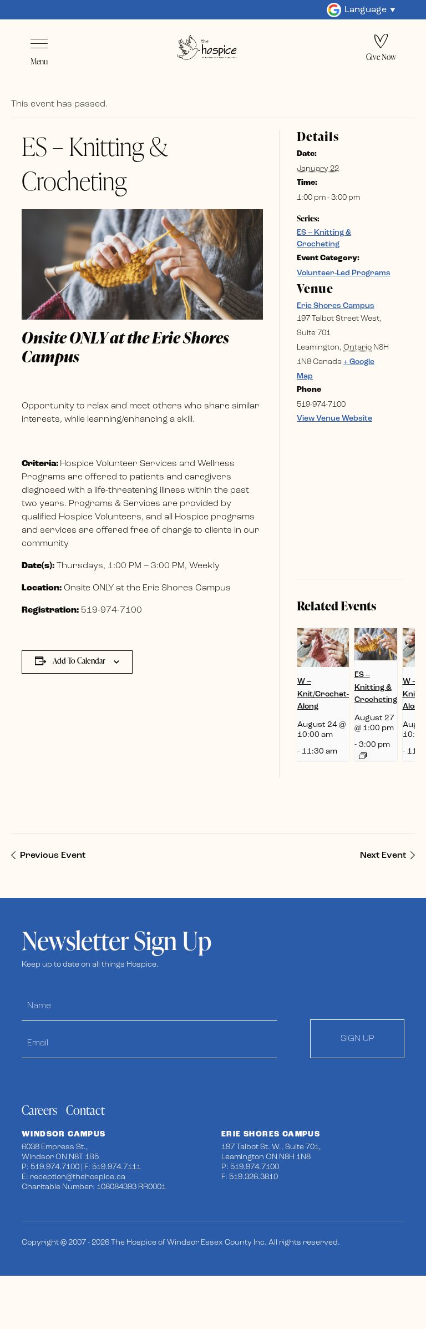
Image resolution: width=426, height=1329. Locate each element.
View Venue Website (334, 419)
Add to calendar (79, 660)
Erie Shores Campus (335, 306)
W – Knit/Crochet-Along (323, 694)
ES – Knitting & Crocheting (375, 687)
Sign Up (357, 1038)
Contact (85, 1110)
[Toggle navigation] (39, 43)
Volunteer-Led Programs (343, 273)
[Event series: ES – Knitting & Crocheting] (363, 755)
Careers (39, 1110)
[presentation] (323, 647)
